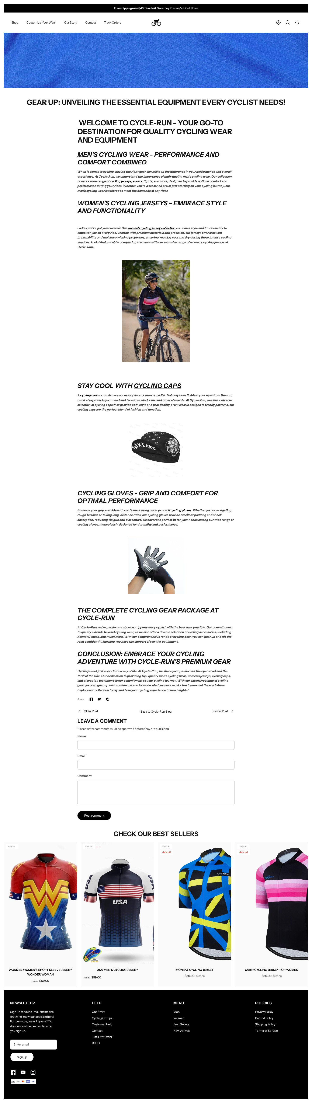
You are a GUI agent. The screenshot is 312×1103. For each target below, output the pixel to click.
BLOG (96, 1043)
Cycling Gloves (105, 493)
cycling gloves (181, 510)
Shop (14, 22)
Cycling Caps (157, 386)
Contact (90, 22)
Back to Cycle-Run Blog (156, 711)
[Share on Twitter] (99, 699)
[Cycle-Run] (156, 22)
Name (81, 736)
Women (178, 1018)
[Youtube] (23, 1072)
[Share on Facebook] (91, 699)
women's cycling (139, 228)
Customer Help (102, 1024)
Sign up (22, 1057)
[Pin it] (108, 699)
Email (81, 756)
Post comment (94, 815)
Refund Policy (264, 1018)
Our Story (70, 22)
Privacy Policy (264, 1012)
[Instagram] (33, 1072)
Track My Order (102, 1037)
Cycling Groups (102, 1018)
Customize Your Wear (41, 22)
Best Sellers (181, 1024)
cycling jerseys (120, 181)
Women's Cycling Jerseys (122, 203)
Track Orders (112, 22)
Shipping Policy (265, 1024)
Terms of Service (266, 1031)
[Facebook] (13, 1072)
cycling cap (88, 395)
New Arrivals (181, 1031)
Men (176, 1012)
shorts (137, 181)
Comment (84, 776)
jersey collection (164, 228)
